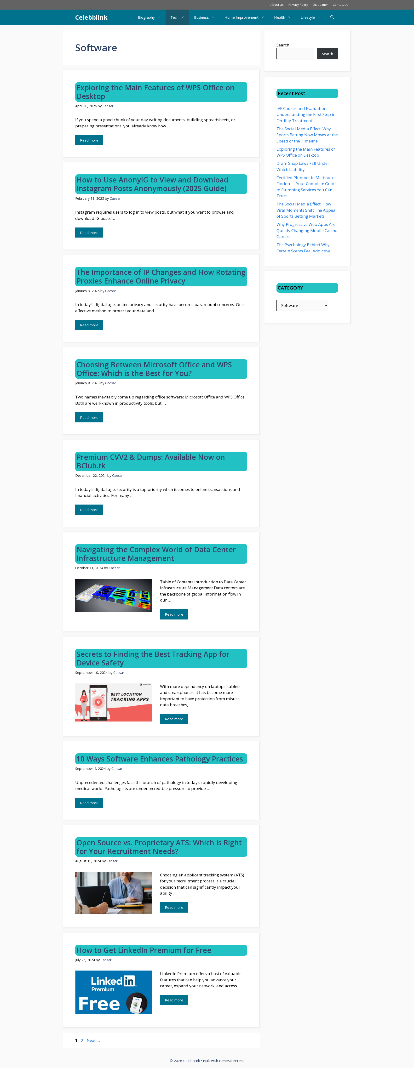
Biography (146, 17)
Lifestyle (308, 17)
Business (201, 17)
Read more (89, 140)
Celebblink (91, 17)
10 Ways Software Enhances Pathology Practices (159, 759)
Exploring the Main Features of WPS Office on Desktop (155, 92)
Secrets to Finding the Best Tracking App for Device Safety (153, 658)
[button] (332, 17)
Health (279, 17)
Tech (174, 17)
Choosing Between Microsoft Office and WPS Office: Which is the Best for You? (154, 369)
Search (282, 45)
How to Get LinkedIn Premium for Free (143, 950)
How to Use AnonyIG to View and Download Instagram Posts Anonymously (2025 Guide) (152, 184)
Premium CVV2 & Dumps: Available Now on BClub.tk (150, 461)
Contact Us (340, 4)
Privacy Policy (298, 4)
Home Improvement (241, 17)
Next (94, 1040)
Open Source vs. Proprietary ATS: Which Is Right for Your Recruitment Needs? (159, 847)
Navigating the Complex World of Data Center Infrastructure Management (156, 554)
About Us (277, 4)
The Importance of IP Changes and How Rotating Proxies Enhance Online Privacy (161, 276)
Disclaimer (320, 4)
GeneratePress (232, 1060)
